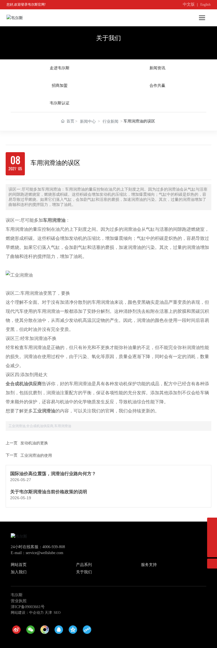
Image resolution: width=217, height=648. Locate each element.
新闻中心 (88, 121)
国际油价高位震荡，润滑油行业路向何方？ (53, 473)
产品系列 (84, 565)
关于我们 (108, 38)
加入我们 (19, 572)
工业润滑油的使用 (36, 455)
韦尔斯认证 (60, 103)
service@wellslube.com (44, 553)
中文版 (189, 4)
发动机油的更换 (34, 443)
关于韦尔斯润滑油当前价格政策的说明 (48, 491)
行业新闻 (110, 121)
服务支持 (149, 565)
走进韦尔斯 (60, 68)
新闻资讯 (157, 68)
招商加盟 (60, 85)
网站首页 (19, 565)
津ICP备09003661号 (28, 607)
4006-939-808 (53, 547)
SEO (57, 612)
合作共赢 (157, 85)
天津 (48, 612)
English (205, 5)
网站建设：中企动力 (27, 612)
